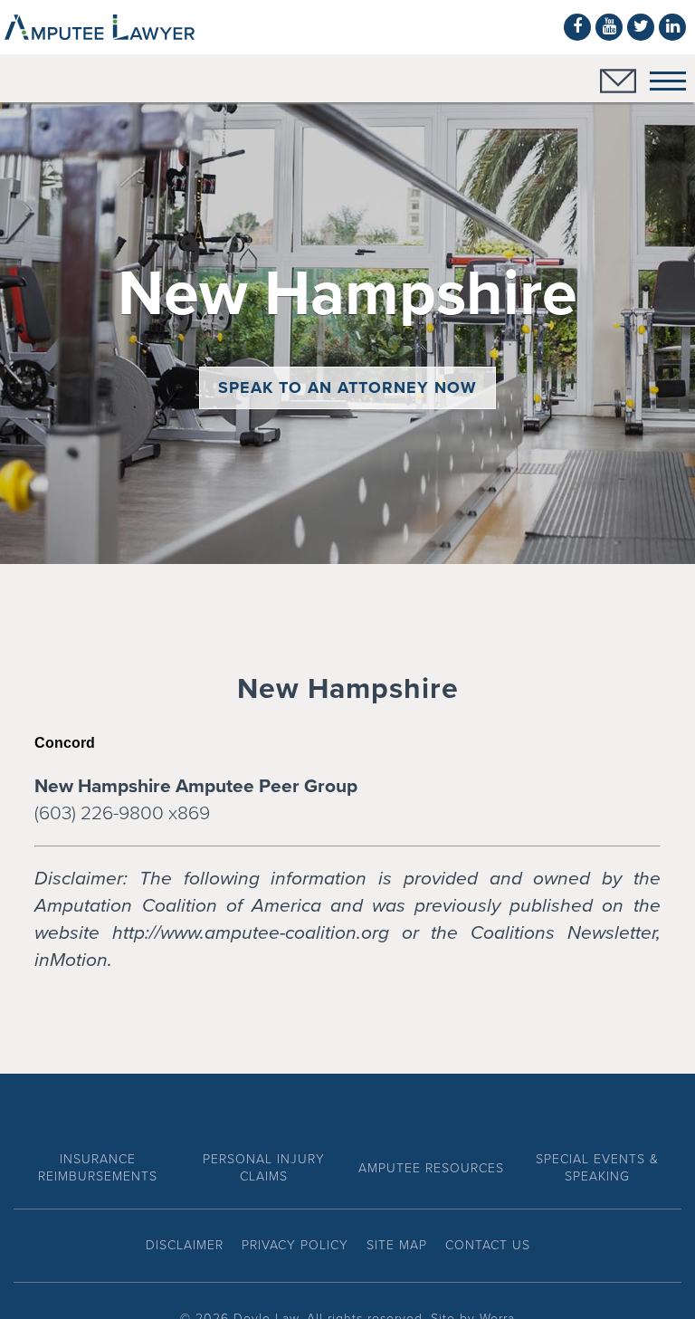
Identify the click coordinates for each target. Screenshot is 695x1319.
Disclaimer (185, 1245)
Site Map (397, 1245)
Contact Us (487, 1245)
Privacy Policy (295, 1245)
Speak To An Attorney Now (347, 387)
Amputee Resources (431, 1168)
